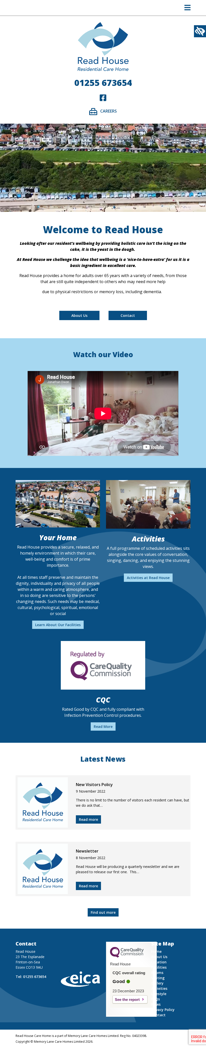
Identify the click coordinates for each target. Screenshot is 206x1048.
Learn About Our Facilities (58, 624)
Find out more (103, 912)
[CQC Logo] (127, 956)
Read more (88, 819)
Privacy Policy (163, 1009)
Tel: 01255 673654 (31, 976)
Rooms (157, 972)
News (156, 1004)
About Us (79, 315)
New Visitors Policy (94, 784)
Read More (103, 726)
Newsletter (87, 851)
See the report (127, 999)
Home (156, 951)
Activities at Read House (148, 577)
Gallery (157, 983)
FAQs (155, 999)
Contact (128, 315)
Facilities (159, 967)
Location (159, 962)
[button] (187, 9)
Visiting (158, 977)
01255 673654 (103, 82)
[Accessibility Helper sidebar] (200, 31)
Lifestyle (158, 993)
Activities (159, 988)
